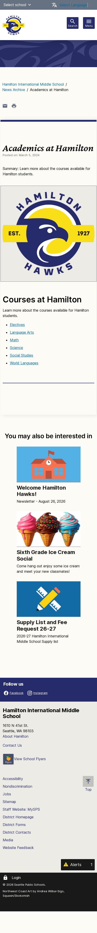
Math (14, 340)
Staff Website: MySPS (21, 809)
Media (8, 840)
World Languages (24, 363)
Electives (17, 324)
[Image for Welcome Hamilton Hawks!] (49, 464)
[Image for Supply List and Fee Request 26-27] (49, 599)
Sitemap (9, 801)
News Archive (13, 89)
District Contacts (17, 832)
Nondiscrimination (17, 786)
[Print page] (14, 106)
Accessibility (13, 778)
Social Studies (21, 355)
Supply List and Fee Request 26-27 (42, 625)
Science (16, 347)
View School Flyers (30, 759)
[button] (29, 4)
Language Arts (22, 332)
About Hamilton (15, 736)
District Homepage (18, 817)
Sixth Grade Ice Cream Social (46, 555)
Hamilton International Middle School (33, 84)
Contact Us (12, 745)
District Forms (14, 824)
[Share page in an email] (5, 106)
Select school (15, 4)
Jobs (7, 794)
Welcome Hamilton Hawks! (41, 490)
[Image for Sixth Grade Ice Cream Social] (49, 529)
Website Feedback (18, 847)
